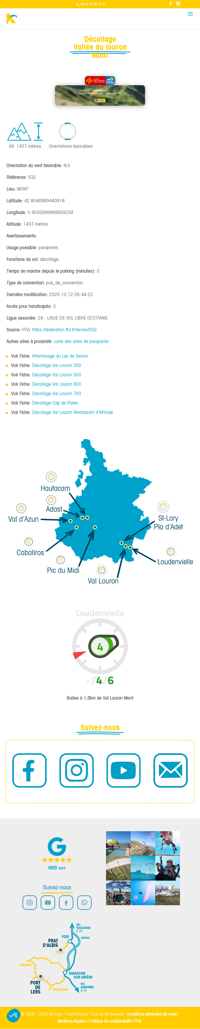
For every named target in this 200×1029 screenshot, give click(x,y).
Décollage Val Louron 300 (56, 366)
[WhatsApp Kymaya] (84, 902)
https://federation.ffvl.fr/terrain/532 (64, 330)
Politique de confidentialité (110, 1021)
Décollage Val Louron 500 (56, 375)
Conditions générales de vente (152, 1014)
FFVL (138, 1021)
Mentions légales (72, 1021)
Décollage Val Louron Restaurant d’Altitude (72, 413)
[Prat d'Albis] (60, 950)
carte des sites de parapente (81, 342)
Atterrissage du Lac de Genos (60, 356)
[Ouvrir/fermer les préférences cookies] (14, 1015)
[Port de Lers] (40, 976)
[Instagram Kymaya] (29, 902)
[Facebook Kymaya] (66, 902)
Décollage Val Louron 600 (56, 384)
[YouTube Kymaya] (48, 902)
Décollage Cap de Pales (55, 403)
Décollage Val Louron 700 (56, 394)
